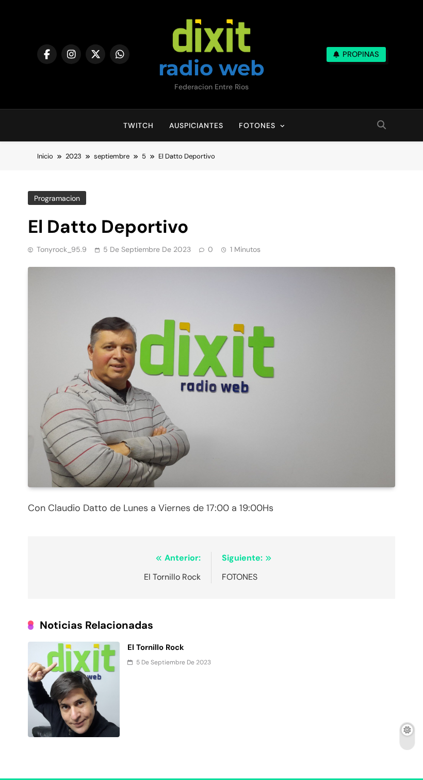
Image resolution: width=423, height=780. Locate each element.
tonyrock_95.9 (62, 249)
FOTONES (257, 125)
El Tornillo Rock (155, 647)
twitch (138, 125)
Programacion (57, 198)
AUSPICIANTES (196, 125)
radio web (211, 68)
